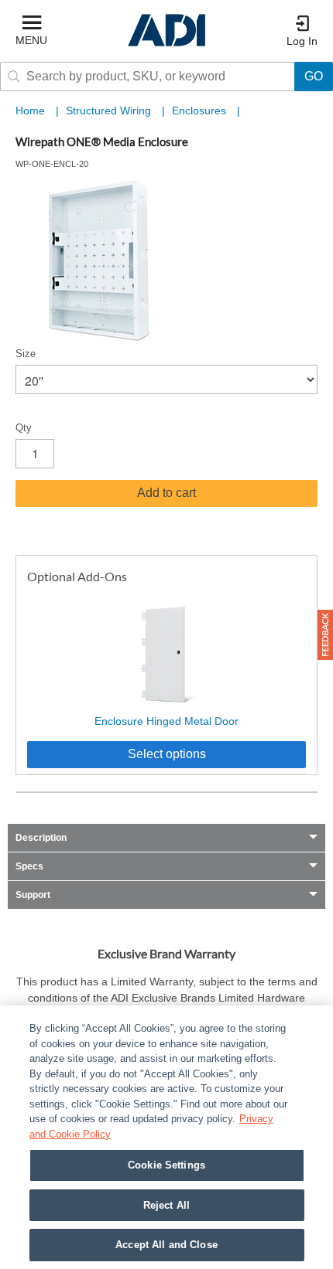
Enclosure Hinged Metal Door (166, 721)
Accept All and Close (166, 1244)
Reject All (166, 1205)
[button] (325, 635)
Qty (23, 428)
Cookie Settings (166, 1165)
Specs (29, 866)
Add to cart (166, 492)
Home (30, 110)
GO (313, 76)
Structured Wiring (110, 110)
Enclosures (200, 110)
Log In (302, 41)
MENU (31, 40)
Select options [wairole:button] (167, 753)
